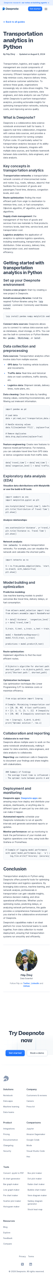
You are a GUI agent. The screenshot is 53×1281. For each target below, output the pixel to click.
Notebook (8, 1095)
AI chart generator (11, 1178)
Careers (30, 1101)
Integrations (9, 1128)
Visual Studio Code (35, 1151)
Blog (5, 1227)
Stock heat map (35, 1209)
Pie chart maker (10, 1195)
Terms (31, 1256)
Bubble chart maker (37, 1190)
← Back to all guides (14, 21)
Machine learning (11, 1106)
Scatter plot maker (12, 1201)
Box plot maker (35, 1173)
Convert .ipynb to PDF (13, 1173)
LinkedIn (35, 983)
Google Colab (32, 1140)
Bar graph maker (10, 1184)
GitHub (26, 986)
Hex (28, 1156)
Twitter (26, 983)
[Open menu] (46, 8)
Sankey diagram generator (35, 1202)
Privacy (22, 1256)
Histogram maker (11, 1206)
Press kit (30, 1106)
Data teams (8, 1112)
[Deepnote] (10, 8)
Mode (29, 1145)
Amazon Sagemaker (35, 1134)
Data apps (8, 1101)
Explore (6, 1232)
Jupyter (30, 1128)
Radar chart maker (36, 1184)
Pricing (6, 1134)
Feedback (7, 1238)
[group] (15, 1053)
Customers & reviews (36, 1095)
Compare (7, 1244)
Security (7, 1151)
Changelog (8, 1145)
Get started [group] (35, 9)
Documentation (10, 1140)
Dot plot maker (35, 1178)
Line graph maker (11, 1190)
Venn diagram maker (37, 1195)
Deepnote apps (29, 798)
